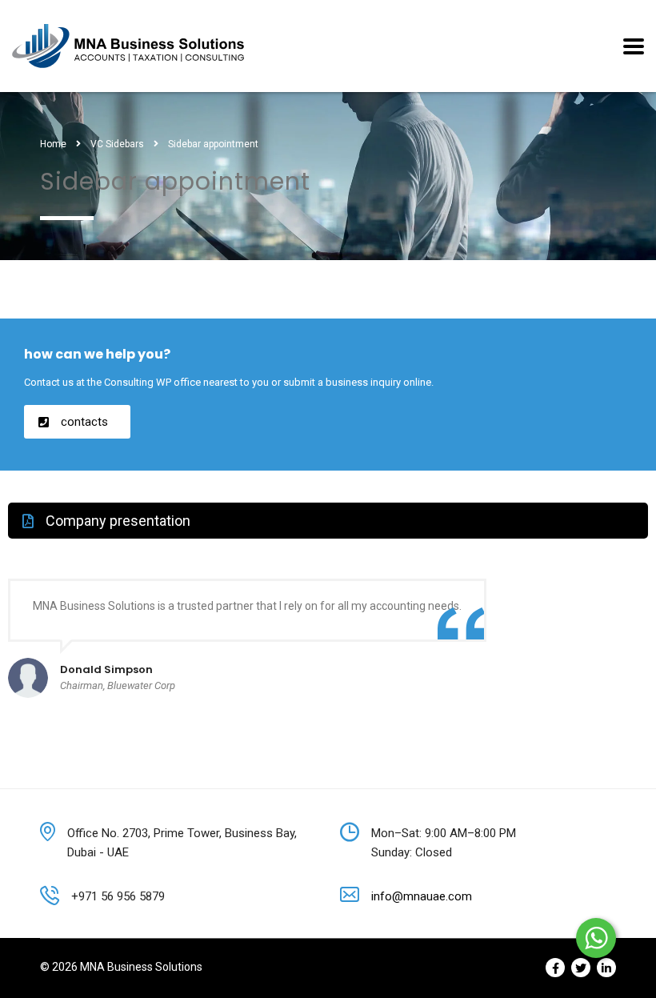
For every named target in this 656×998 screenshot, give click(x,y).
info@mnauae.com (421, 896)
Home (53, 144)
